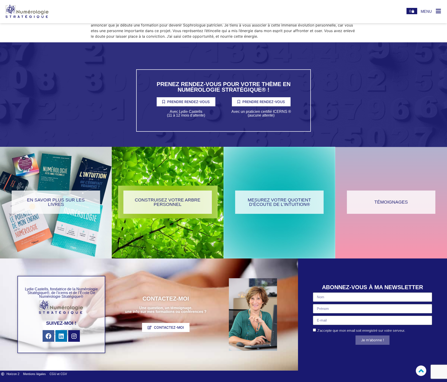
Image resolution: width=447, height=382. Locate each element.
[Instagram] (74, 336)
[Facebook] (48, 336)
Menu (426, 11)
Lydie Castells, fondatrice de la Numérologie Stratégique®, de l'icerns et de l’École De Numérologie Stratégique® (61, 292)
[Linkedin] (61, 336)
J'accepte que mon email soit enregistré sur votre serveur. (361, 330)
